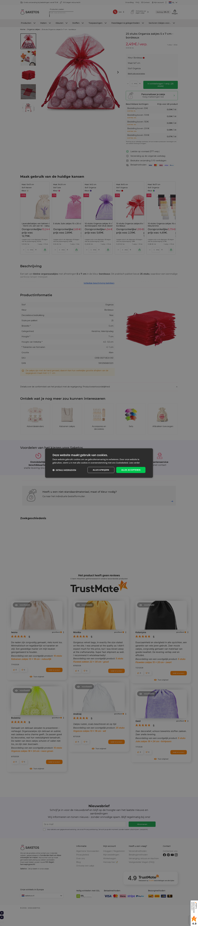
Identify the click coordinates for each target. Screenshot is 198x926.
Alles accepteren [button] (130, 470)
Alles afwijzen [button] (101, 470)
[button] (64, 469)
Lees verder (134, 462)
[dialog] (99, 463)
